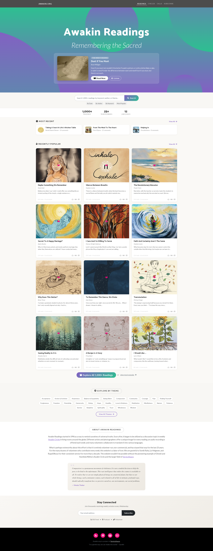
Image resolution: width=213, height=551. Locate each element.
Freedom (56, 403)
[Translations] (76, 199)
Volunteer (118, 519)
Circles (151, 4)
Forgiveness (44, 403)
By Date (89, 103)
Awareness (76, 398)
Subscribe (169, 4)
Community (133, 398)
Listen (116, 78)
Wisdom (133, 408)
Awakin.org (45, 4)
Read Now (100, 78)
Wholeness (122, 408)
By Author (99, 103)
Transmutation (140, 297)
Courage (145, 398)
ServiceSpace (128, 457)
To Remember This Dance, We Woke (101, 297)
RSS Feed (95, 519)
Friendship (67, 403)
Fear (154, 398)
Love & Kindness (121, 403)
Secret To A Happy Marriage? (50, 241)
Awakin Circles (54, 440)
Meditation (136, 403)
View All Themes (105, 414)
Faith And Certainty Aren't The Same (149, 241)
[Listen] (72, 199)
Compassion (120, 398)
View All (172, 121)
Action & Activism (61, 398)
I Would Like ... (140, 353)
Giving (90, 403)
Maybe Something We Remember (52, 185)
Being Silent (107, 398)
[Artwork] (78, 199)
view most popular (127, 375)
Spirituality (101, 408)
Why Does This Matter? (48, 297)
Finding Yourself (165, 398)
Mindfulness (148, 403)
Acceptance (46, 398)
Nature (159, 403)
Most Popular (121, 103)
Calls (159, 4)
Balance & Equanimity (91, 398)
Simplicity (90, 408)
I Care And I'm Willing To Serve (99, 241)
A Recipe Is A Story (94, 353)
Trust (111, 408)
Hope (99, 403)
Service (79, 408)
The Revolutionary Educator (146, 185)
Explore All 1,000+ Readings (98, 375)
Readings (141, 4)
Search (132, 98)
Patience (169, 403)
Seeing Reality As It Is (47, 353)
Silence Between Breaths (97, 185)
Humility (108, 403)
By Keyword (110, 103)
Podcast (107, 519)
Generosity (80, 403)
